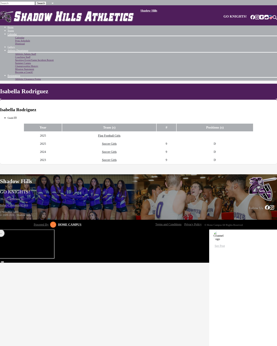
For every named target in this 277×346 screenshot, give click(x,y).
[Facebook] (252, 17)
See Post (220, 245)
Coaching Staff (22, 57)
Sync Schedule (22, 40)
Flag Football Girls (109, 135)
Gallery (11, 47)
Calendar (12, 34)
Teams (11, 30)
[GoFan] (264, 17)
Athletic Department (18, 50)
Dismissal (20, 43)
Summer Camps (23, 63)
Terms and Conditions (168, 224)
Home (11, 27)
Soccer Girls (109, 143)
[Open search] (275, 17)
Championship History (26, 66)
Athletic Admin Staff (25, 54)
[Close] (216, 236)
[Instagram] (257, 17)
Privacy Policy (193, 224)
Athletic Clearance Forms (28, 79)
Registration (14, 75)
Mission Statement (24, 69)
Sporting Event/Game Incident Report (34, 60)
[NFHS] (271, 17)
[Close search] (53, 2)
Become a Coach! (24, 72)
